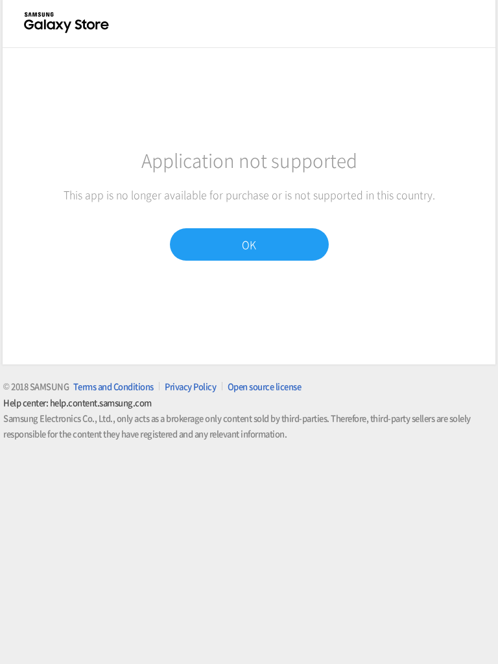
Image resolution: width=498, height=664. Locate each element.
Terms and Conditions (113, 386)
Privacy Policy (190, 386)
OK (249, 244)
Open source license (265, 386)
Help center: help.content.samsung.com (77, 402)
